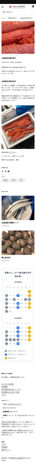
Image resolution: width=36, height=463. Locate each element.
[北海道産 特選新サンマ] (18, 208)
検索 (3, 442)
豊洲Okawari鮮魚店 (17, 458)
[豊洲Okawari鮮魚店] (17, 7)
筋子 (21, 180)
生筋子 (14, 180)
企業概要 (5, 387)
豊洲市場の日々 (12, 18)
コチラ (11, 152)
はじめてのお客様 (8, 384)
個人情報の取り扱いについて (11, 389)
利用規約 (5, 447)
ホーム (3, 18)
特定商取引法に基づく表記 (11, 392)
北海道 (5, 180)
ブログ (4, 395)
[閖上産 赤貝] (18, 242)
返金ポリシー (6, 450)
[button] (32, 7)
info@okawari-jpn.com (14, 404)
